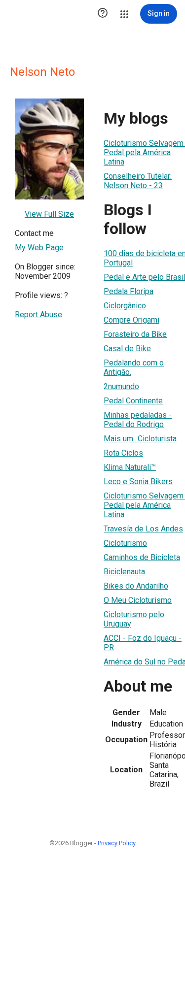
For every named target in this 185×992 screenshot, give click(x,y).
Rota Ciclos (123, 453)
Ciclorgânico (125, 305)
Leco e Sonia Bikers (138, 481)
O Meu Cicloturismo (138, 600)
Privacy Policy (117, 843)
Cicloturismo (125, 543)
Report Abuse (38, 314)
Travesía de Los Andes (143, 528)
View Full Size (49, 214)
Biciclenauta (124, 571)
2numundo (121, 386)
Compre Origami (131, 320)
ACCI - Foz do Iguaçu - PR (143, 642)
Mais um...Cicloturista (140, 438)
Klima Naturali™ (130, 467)
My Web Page (39, 247)
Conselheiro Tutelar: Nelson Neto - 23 (138, 180)
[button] (102, 14)
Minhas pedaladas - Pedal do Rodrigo (138, 419)
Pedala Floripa (128, 291)
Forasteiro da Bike (135, 334)
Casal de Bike (127, 348)
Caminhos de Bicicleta (142, 557)
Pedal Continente (133, 400)
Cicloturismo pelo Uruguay (134, 619)
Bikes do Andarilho (136, 586)
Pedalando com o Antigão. (134, 367)
